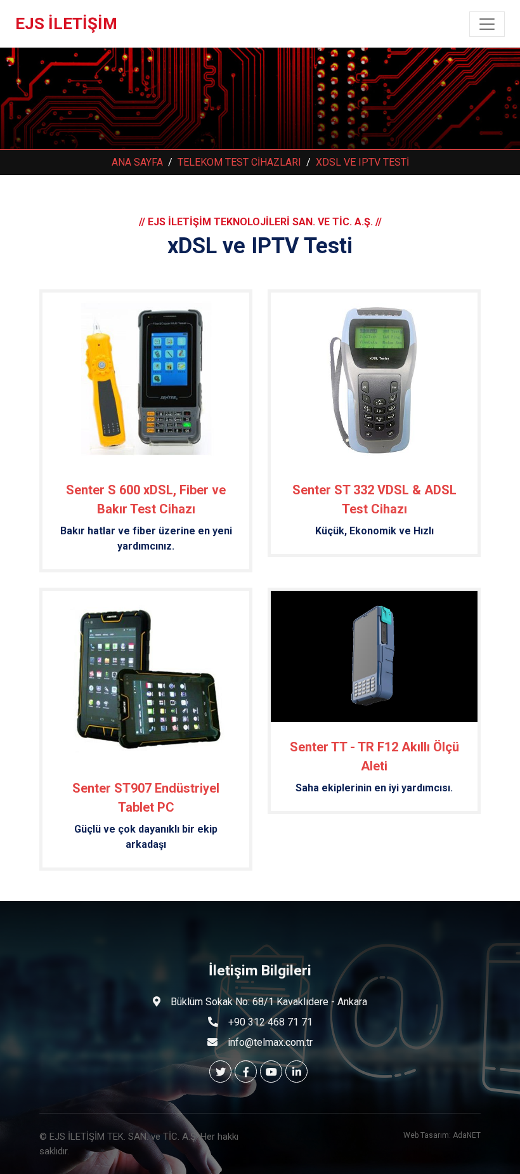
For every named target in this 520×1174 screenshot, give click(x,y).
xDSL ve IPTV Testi (362, 162)
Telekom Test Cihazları (239, 162)
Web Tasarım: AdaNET (442, 1135)
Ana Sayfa (137, 162)
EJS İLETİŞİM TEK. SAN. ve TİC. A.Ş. (124, 1136)
